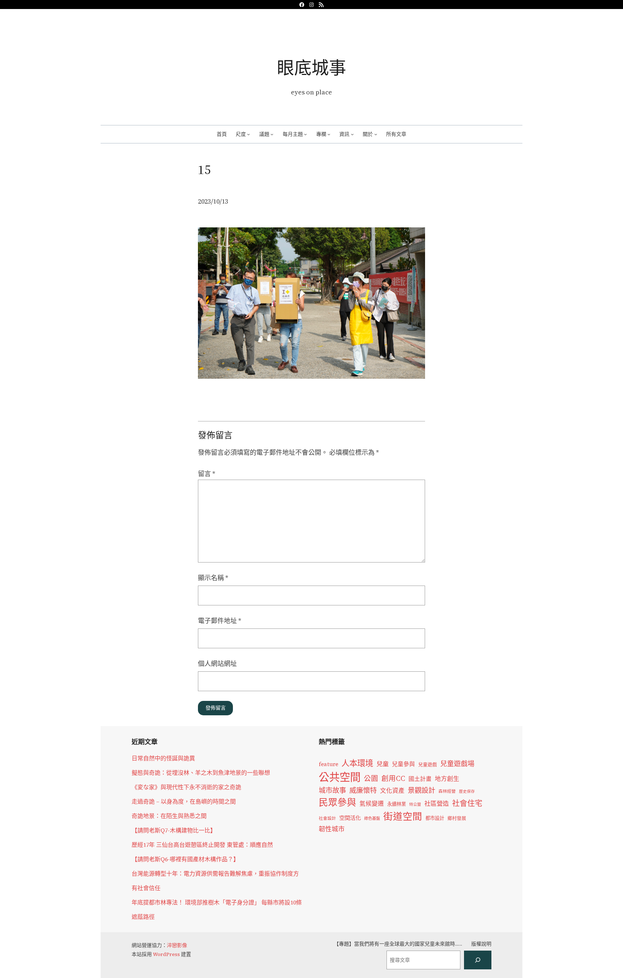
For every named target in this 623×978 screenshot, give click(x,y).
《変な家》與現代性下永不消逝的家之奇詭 (186, 787)
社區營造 (436, 803)
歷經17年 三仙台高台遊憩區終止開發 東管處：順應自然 (202, 845)
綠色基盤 (372, 818)
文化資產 (392, 791)
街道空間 (402, 816)
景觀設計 (421, 790)
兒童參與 (403, 764)
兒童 (382, 764)
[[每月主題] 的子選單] (305, 134)
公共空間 (340, 777)
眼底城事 (311, 67)
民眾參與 (337, 802)
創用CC (393, 778)
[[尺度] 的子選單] (248, 134)
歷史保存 (467, 791)
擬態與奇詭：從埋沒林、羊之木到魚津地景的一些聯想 (201, 773)
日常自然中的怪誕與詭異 (163, 758)
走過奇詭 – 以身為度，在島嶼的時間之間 (184, 801)
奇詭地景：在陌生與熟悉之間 (169, 816)
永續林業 (396, 804)
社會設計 (327, 818)
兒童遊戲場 (457, 763)
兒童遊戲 (427, 764)
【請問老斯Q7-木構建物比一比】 (174, 830)
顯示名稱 (213, 577)
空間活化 (350, 818)
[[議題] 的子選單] (271, 134)
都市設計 (434, 818)
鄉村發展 (456, 818)
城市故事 (332, 790)
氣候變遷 (371, 804)
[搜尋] (477, 960)
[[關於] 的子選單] (375, 134)
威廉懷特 (363, 790)
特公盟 (415, 804)
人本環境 (357, 763)
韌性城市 (332, 828)
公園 (371, 778)
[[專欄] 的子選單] (328, 134)
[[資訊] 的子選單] (352, 134)
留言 (206, 473)
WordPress (166, 954)
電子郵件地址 (219, 620)
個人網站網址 (217, 663)
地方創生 (447, 779)
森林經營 (447, 791)
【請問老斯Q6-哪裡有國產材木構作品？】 (185, 859)
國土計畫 (420, 779)
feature (328, 764)
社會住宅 (467, 803)
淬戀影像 (177, 945)
